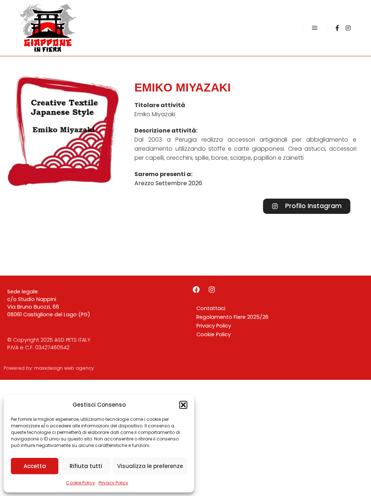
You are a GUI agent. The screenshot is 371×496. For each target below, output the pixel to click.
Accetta (35, 466)
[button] (183, 404)
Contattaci (210, 308)
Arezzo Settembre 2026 (168, 183)
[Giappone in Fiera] (47, 28)
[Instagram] (348, 28)
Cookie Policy (80, 483)
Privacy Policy (113, 483)
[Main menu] (314, 28)
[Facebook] (337, 28)
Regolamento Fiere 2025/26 (232, 317)
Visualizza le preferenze (150, 466)
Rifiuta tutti (86, 466)
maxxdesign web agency (64, 368)
